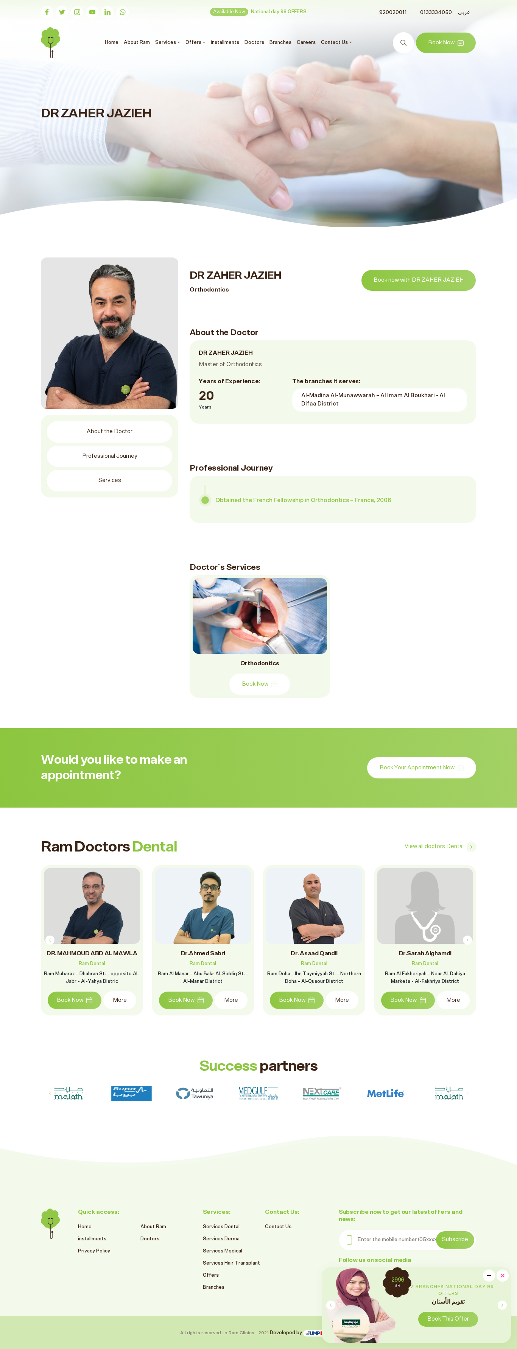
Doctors (254, 42)
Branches (280, 42)
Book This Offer (448, 1319)
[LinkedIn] (107, 12)
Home (112, 42)
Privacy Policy (94, 1251)
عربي (464, 12)
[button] (502, 1305)
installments (225, 42)
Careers (306, 42)
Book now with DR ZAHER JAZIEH (419, 280)
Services (109, 480)
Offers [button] (193, 42)
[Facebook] (47, 12)
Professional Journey (109, 456)
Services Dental (221, 1226)
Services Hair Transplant (231, 1263)
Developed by (286, 1332)
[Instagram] (77, 12)
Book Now (441, 42)
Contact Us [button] (335, 42)
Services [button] (166, 42)
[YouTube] (92, 12)
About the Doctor (109, 431)
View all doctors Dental (434, 846)
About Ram (137, 42)
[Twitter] (62, 12)
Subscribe (455, 1239)
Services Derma (221, 1239)
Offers (211, 1275)
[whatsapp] (123, 12)
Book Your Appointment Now (417, 767)
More (120, 1000)
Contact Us (278, 1226)
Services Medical (222, 1251)
